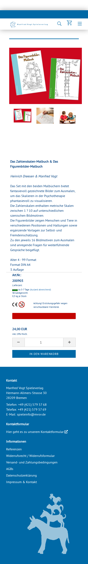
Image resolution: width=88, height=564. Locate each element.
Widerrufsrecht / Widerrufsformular (30, 456)
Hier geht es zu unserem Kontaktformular (35, 432)
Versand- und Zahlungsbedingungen (32, 462)
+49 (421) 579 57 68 (32, 404)
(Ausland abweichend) (40, 289)
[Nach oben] (77, 558)
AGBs (9, 469)
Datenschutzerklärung (21, 475)
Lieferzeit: (17, 285)
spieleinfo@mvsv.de (31, 414)
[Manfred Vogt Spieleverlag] (27, 24)
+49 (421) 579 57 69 (32, 409)
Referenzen (14, 449)
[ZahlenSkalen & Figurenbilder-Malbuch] (45, 75)
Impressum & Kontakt (21, 482)
